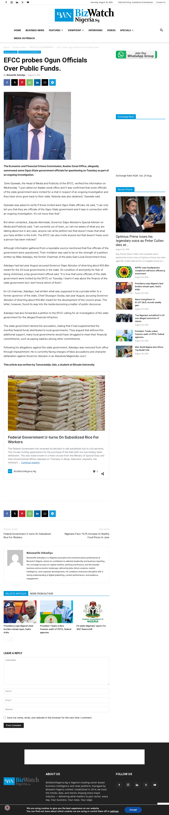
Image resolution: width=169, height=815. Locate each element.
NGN (135, 175)
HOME (17, 30)
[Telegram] (52, 82)
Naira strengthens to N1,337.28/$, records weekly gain (148, 302)
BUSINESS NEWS (35, 30)
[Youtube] (27, 2)
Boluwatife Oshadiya (16, 75)
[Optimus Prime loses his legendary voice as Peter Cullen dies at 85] (140, 214)
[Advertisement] (56, 490)
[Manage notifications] (7, 807)
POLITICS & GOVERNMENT (41, 47)
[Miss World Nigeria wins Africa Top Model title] (124, 351)
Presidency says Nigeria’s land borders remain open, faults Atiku (18, 629)
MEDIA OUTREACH (24, 38)
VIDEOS (111, 30)
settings (114, 811)
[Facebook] (6, 2)
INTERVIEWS (95, 30)
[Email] (45, 82)
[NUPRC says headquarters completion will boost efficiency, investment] (124, 272)
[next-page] (11, 639)
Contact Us (160, 2)
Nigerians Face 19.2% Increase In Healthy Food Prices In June (87, 535)
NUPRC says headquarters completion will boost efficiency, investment (150, 271)
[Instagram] (11, 2)
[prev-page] (6, 639)
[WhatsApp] (29, 82)
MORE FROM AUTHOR (41, 593)
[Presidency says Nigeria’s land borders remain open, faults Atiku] (20, 611)
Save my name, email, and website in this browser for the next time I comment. (49, 717)
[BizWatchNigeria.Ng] (84, 15)
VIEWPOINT (74, 30)
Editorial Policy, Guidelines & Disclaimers (135, 2)
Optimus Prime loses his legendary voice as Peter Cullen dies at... (140, 241)
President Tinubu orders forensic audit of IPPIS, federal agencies (55, 629)
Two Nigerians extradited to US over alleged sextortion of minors (150, 318)
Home (6, 47)
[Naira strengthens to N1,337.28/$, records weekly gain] (124, 304)
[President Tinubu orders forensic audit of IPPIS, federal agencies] (56, 611)
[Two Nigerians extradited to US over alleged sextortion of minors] (124, 318)
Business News (19, 47)
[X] (22, 2)
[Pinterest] (22, 82)
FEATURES (54, 30)
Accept (133, 809)
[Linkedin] (17, 2)
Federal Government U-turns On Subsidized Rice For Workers (27, 535)
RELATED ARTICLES (16, 593)
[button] (161, 30)
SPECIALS (125, 30)
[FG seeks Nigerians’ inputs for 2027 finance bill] (92, 611)
